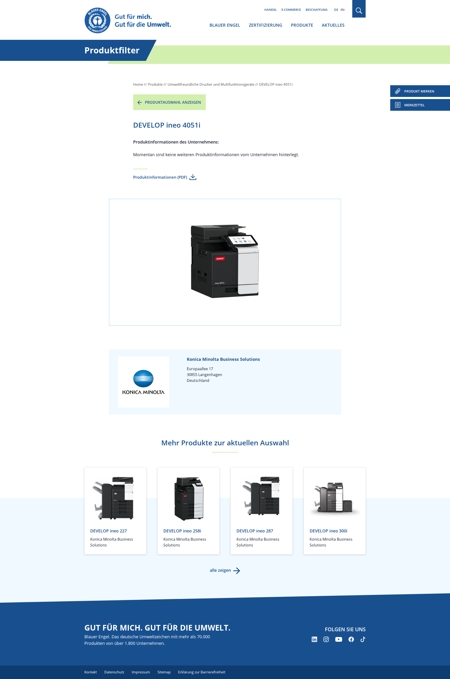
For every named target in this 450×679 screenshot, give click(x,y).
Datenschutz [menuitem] (114, 672)
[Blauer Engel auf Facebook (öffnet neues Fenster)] (351, 639)
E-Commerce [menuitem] (291, 9)
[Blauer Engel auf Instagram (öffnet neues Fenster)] (326, 639)
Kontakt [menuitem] (90, 672)
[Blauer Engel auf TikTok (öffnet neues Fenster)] (363, 639)
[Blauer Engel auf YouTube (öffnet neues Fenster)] (338, 639)
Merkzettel (414, 105)
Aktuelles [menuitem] (333, 25)
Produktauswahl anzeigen (173, 102)
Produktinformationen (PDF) (160, 177)
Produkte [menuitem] (302, 25)
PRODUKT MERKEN (419, 91)
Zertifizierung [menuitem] (265, 25)
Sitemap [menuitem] (164, 672)
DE (336, 9)
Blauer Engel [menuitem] (225, 25)
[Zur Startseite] (132, 20)
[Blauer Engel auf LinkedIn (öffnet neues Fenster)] (314, 639)
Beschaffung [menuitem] (316, 9)
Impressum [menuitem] (141, 672)
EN (343, 9)
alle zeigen (220, 570)
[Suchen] (359, 10)
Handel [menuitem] (270, 9)
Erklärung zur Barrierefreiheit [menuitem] (201, 672)
